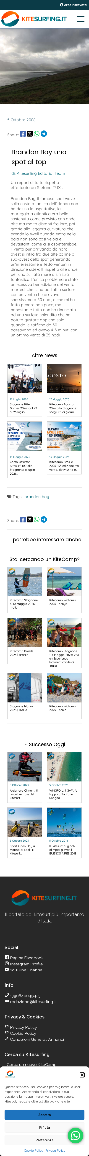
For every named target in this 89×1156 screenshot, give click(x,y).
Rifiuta (44, 1127)
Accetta (44, 1115)
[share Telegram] (44, 134)
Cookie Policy (33, 1150)
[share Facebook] (23, 134)
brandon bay (36, 496)
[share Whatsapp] (36, 134)
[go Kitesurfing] (44, 904)
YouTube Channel (26, 969)
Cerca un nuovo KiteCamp (32, 1064)
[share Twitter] (30, 134)
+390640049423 (24, 995)
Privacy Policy (55, 1150)
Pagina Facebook (26, 957)
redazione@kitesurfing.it (32, 1001)
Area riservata (75, 5)
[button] (82, 1075)
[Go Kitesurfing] (44, 18)
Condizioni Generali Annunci (36, 1039)
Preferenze (44, 1140)
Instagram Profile (26, 963)
